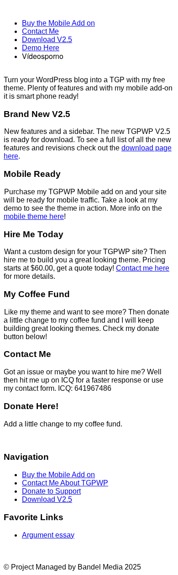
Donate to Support (51, 491)
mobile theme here (34, 216)
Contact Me (40, 31)
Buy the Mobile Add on (58, 23)
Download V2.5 (47, 39)
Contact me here (142, 268)
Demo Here (40, 48)
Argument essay (48, 535)
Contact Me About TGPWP (65, 483)
